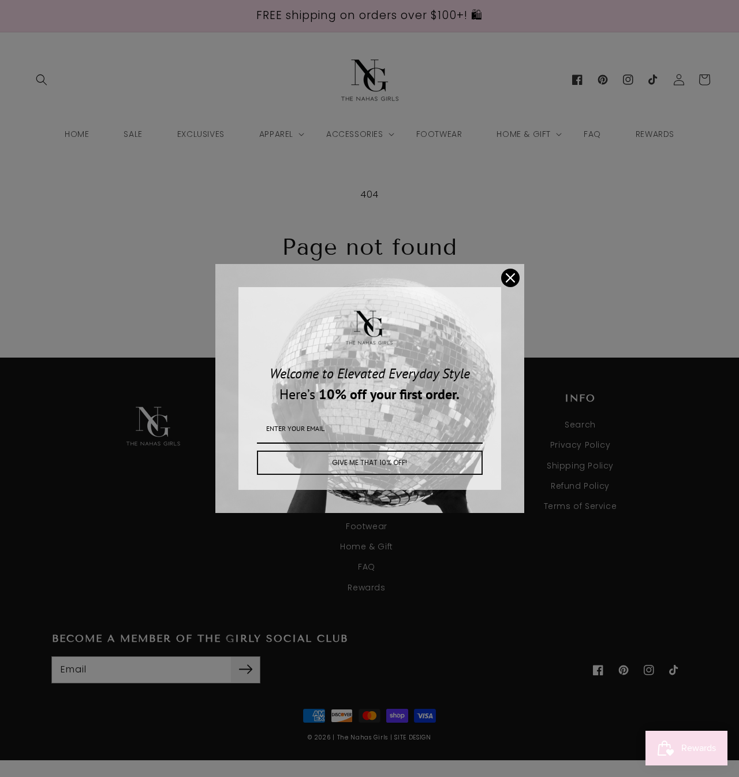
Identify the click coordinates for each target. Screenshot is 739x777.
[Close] (510, 278)
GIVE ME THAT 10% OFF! (369, 462)
